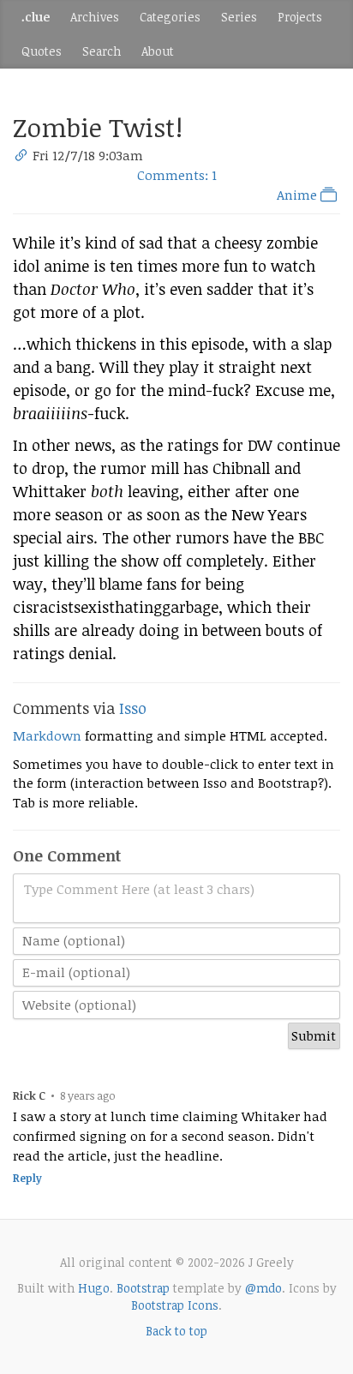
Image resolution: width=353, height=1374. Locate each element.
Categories (170, 17)
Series (239, 17)
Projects (300, 17)
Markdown (47, 735)
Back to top (176, 1331)
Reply (27, 1178)
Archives (94, 17)
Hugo (94, 1288)
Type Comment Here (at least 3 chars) (139, 888)
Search (101, 51)
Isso (133, 708)
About (157, 51)
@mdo (263, 1288)
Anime (298, 194)
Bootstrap (143, 1288)
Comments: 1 (177, 174)
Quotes (41, 51)
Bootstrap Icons (174, 1305)
